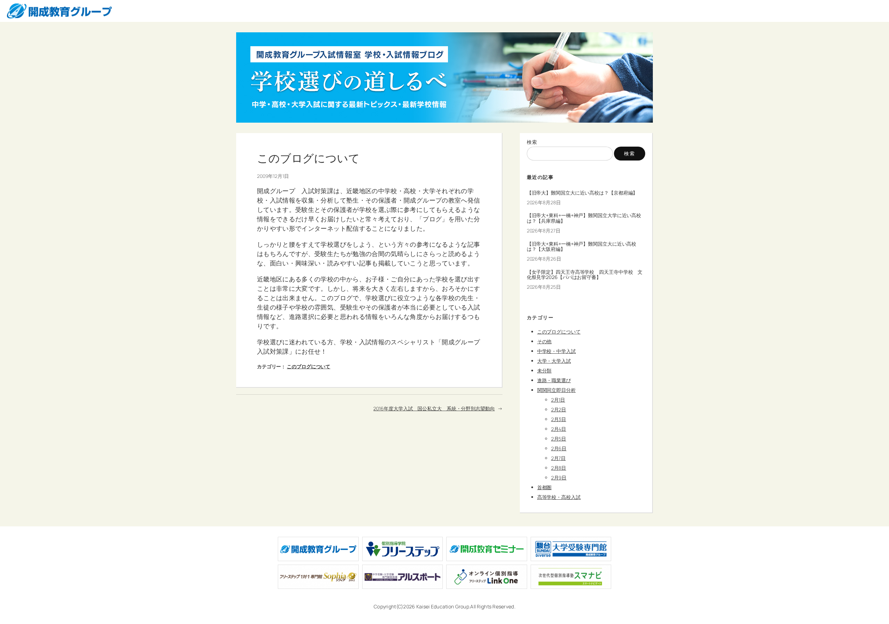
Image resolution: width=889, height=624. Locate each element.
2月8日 (558, 468)
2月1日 (558, 399)
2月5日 (558, 438)
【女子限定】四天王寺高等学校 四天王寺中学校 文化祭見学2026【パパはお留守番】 (585, 274)
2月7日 (558, 458)
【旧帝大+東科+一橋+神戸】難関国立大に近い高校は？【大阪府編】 (582, 246)
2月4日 (558, 429)
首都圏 (544, 487)
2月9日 (559, 477)
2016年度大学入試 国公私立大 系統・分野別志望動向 (434, 408)
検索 (532, 142)
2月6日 (559, 448)
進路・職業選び (554, 380)
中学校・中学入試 (556, 351)
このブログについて (308, 366)
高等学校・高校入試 (559, 497)
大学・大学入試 (554, 361)
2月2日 (558, 409)
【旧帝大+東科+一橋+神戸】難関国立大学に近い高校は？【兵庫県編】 (584, 218)
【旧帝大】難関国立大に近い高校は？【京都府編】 (582, 193)
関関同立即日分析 (556, 390)
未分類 (544, 370)
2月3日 (558, 419)
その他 (544, 341)
